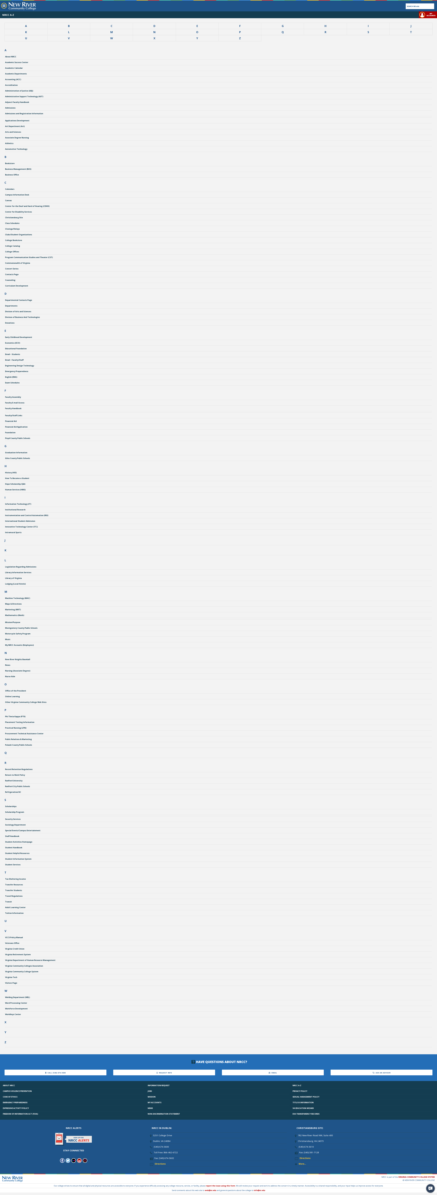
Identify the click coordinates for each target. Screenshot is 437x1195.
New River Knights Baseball (17, 659)
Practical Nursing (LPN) (15, 728)
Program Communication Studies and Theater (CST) (29, 257)
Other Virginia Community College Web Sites (25, 702)
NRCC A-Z (297, 1085)
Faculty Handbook (13, 408)
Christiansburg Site (14, 217)
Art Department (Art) (15, 126)
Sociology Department (15, 825)
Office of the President (15, 691)
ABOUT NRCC (9, 1085)
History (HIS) (11, 472)
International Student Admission (20, 521)
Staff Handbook (12, 836)
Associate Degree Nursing (17, 137)
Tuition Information (14, 913)
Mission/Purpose (12, 622)
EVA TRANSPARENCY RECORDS (306, 1114)
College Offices (12, 251)
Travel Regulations (14, 896)
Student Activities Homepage (18, 842)
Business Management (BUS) (18, 169)
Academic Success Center (16, 62)
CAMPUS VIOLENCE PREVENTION (17, 1091)
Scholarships (11, 806)
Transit (8, 901)
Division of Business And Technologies (22, 317)
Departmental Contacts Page (18, 300)
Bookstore (10, 163)
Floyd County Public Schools (17, 438)
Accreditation (11, 85)
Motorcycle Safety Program (17, 633)
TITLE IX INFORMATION (303, 1102)
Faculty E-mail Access (14, 402)
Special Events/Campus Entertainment (22, 830)
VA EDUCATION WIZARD (303, 1108)
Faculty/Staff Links (13, 415)
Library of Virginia (13, 578)
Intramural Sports (13, 532)
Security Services (13, 819)
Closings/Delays (12, 229)
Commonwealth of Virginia (17, 263)
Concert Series (11, 268)
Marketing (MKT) (13, 609)
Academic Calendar (14, 68)
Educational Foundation (16, 348)
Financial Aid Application (16, 427)
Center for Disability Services (18, 212)
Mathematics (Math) (14, 615)
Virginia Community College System (21, 971)
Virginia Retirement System (18, 954)
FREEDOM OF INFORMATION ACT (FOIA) (20, 1114)
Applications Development (17, 120)
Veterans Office (12, 943)
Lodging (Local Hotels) (15, 584)
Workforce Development (16, 1008)
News (7, 665)
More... (302, 1163)
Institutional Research (15, 509)
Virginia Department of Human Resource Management (30, 960)
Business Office (12, 174)
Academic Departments (16, 73)
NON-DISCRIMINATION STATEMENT (164, 1114)
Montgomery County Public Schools (21, 628)
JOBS (150, 1091)
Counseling (10, 280)
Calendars (9, 189)
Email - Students (12, 354)
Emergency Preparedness (16, 371)
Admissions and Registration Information (24, 113)
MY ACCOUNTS (154, 1102)
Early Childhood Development (18, 337)
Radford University (13, 780)
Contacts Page (12, 274)
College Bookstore (13, 240)
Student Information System (18, 859)
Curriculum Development (16, 286)
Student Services (12, 864)
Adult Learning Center (15, 907)
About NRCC (10, 56)
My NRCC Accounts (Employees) (19, 645)
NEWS (150, 1108)
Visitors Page (11, 983)
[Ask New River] (430, 1188)
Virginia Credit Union (14, 949)
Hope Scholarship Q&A (15, 484)
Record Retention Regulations (19, 769)
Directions (160, 1163)
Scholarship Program (14, 812)
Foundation (10, 432)
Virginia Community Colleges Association (24, 966)
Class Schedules (12, 223)
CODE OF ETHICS (10, 1097)
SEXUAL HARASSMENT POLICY (306, 1097)
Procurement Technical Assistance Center (24, 733)
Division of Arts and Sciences (18, 311)
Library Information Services (18, 572)
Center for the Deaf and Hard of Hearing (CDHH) (27, 206)
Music (7, 639)
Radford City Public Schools (17, 786)
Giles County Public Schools (17, 458)
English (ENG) (11, 377)
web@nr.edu (210, 1190)
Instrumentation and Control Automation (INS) (26, 515)
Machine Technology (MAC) (17, 598)
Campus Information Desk (17, 195)
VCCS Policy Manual (14, 937)
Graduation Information (16, 452)
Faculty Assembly (13, 397)
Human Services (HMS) (15, 489)
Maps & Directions (13, 604)
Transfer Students (13, 890)
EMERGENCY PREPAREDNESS (15, 1102)
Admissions (10, 108)
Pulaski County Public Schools (18, 745)
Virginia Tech (11, 977)
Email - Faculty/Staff (14, 360)
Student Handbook (13, 847)
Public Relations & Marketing (18, 739)
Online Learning (12, 696)
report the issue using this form (220, 1186)
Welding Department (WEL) (17, 997)
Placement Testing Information (19, 722)
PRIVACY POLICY (300, 1091)
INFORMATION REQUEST (159, 1085)
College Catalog (12, 246)
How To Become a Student (17, 478)
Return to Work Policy (15, 775)
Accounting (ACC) (13, 79)
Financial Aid (11, 421)
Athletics (9, 143)
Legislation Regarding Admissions (20, 567)
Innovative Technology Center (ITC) (21, 526)
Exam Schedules (12, 382)
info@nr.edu (259, 1190)
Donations (9, 323)
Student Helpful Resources (17, 853)
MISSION (152, 1097)
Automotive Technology (16, 149)
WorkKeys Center (13, 1014)
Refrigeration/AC (13, 792)
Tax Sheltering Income (15, 879)
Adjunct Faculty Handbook (17, 102)
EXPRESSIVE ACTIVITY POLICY (16, 1108)
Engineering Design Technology (19, 365)
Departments (11, 306)
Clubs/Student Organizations (18, 234)
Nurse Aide (10, 676)
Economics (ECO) (12, 343)
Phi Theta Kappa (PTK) (15, 716)
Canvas (8, 200)
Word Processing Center (16, 1003)
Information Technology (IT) (18, 504)
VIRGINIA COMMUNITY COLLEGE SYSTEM (416, 1177)
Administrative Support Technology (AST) (24, 96)
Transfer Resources (14, 884)
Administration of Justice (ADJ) (19, 91)
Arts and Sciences (13, 132)
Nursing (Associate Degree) (17, 671)
